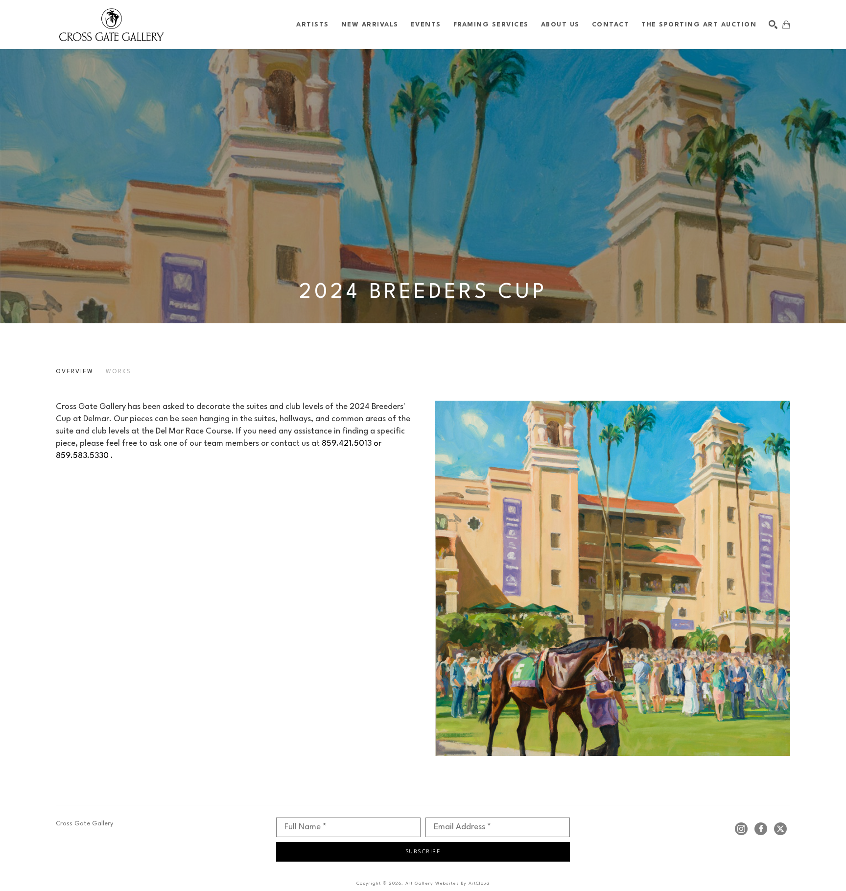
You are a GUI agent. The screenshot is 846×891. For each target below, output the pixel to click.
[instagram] (741, 828)
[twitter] (780, 828)
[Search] (773, 24)
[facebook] (760, 828)
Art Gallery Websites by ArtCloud (447, 883)
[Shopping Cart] (786, 24)
